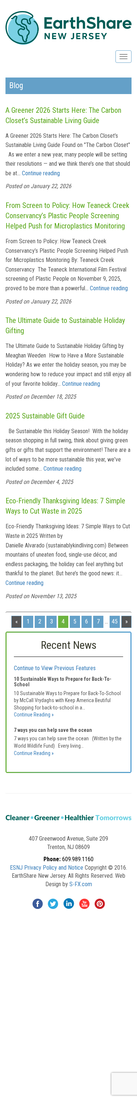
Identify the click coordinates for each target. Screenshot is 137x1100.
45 (115, 621)
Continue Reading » (34, 715)
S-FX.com (80, 884)
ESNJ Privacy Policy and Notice (46, 867)
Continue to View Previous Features (55, 668)
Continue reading (41, 173)
